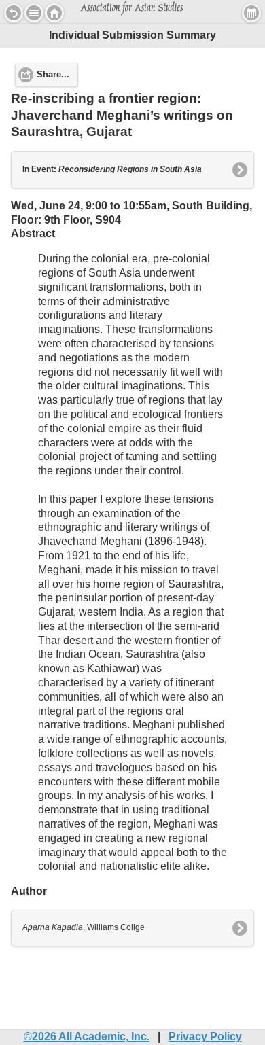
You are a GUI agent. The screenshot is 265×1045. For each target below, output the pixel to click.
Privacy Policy (205, 1036)
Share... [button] (53, 74)
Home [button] (54, 13)
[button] (34, 13)
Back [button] (13, 13)
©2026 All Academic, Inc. (86, 1036)
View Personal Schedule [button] (251, 13)
